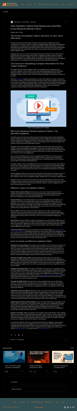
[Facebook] (70, 407)
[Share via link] (22, 335)
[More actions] (65, 22)
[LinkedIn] (73, 407)
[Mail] (65, 407)
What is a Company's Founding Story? (61, 366)
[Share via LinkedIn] (18, 335)
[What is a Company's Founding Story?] (63, 357)
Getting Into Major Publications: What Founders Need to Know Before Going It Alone (37, 366)
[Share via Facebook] (11, 335)
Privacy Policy (39, 407)
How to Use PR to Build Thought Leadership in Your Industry (13, 366)
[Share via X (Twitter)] (15, 335)
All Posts (5, 11)
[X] (68, 407)
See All (72, 348)
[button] (72, 11)
